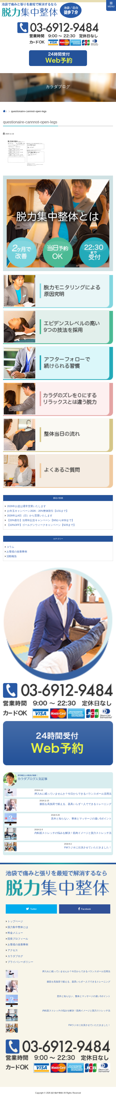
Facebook (86, 909)
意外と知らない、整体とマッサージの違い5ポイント (81, 818)
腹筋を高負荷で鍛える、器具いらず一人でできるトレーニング (75, 804)
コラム (10, 546)
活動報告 (11, 556)
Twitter (33, 909)
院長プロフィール (18, 938)
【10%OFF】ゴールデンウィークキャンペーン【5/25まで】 (41, 524)
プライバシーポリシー (20, 961)
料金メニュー (15, 932)
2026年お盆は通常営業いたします (26, 506)
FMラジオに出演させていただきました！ (87, 847)
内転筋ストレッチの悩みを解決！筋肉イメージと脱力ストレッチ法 (72, 832)
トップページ (15, 921)
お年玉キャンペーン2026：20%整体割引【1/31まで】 (38, 510)
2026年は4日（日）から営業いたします (29, 515)
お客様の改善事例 (16, 551)
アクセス (13, 950)
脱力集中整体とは (18, 927)
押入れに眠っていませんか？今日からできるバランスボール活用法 (72, 793)
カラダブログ (15, 956)
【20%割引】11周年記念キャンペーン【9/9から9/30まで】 (40, 520)
